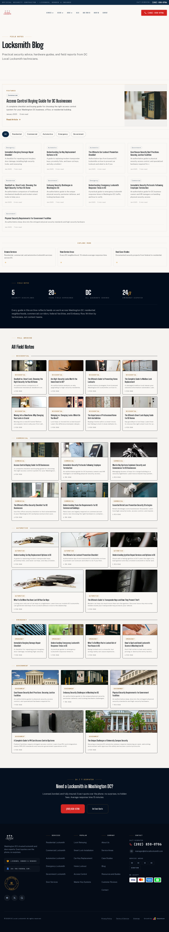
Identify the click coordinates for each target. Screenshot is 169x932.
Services (48, 13)
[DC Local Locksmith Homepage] (9, 837)
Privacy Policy (106, 918)
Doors (59, 13)
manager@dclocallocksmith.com (149, 851)
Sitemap (136, 918)
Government (78, 134)
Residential (17, 134)
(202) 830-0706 (159, 2)
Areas (68, 13)
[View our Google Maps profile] (22, 898)
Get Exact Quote (97, 809)
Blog (77, 13)
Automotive (48, 134)
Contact (105, 13)
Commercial (32, 134)
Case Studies (86, 13)
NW (132, 863)
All (5, 134)
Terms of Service (122, 918)
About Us (96, 13)
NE (139, 863)
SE (145, 863)
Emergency (63, 134)
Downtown (135, 868)
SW (151, 863)
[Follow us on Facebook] (7, 898)
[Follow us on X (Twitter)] (14, 898)
